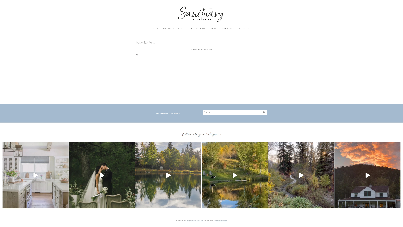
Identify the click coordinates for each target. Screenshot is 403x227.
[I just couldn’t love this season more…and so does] (235, 175)
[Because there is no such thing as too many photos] (168, 175)
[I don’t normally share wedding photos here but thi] (102, 175)
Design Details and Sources (236, 29)
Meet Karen (168, 29)
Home (155, 29)
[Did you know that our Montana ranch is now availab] (301, 175)
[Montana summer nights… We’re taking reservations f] (367, 175)
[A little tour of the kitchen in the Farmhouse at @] (36, 175)
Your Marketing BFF (220, 221)
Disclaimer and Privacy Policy (168, 113)
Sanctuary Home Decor (195, 221)
